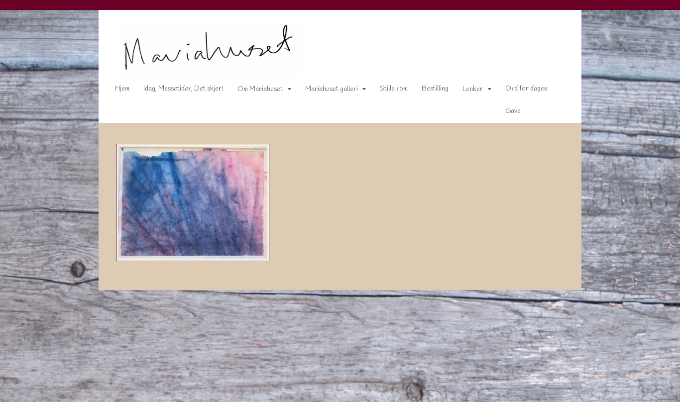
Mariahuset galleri (331, 89)
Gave (513, 111)
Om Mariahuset (260, 89)
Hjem (122, 89)
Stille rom (394, 89)
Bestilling (435, 89)
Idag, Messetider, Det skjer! (183, 89)
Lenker (472, 89)
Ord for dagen (526, 89)
